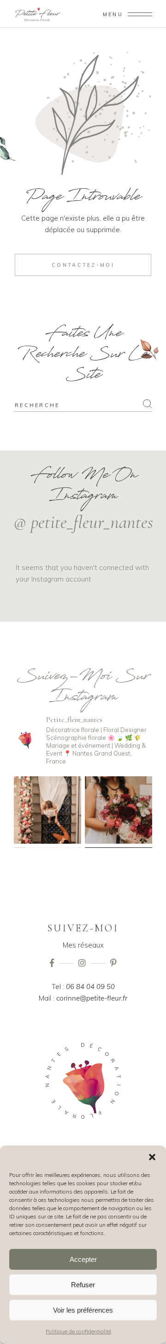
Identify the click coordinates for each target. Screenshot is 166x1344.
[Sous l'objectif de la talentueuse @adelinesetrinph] (118, 810)
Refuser (83, 1285)
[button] (152, 1157)
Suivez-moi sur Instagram (83, 688)
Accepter (83, 1259)
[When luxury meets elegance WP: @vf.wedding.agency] (47, 810)
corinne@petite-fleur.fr (91, 998)
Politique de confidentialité (78, 1331)
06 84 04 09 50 (90, 986)
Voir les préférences (83, 1310)
